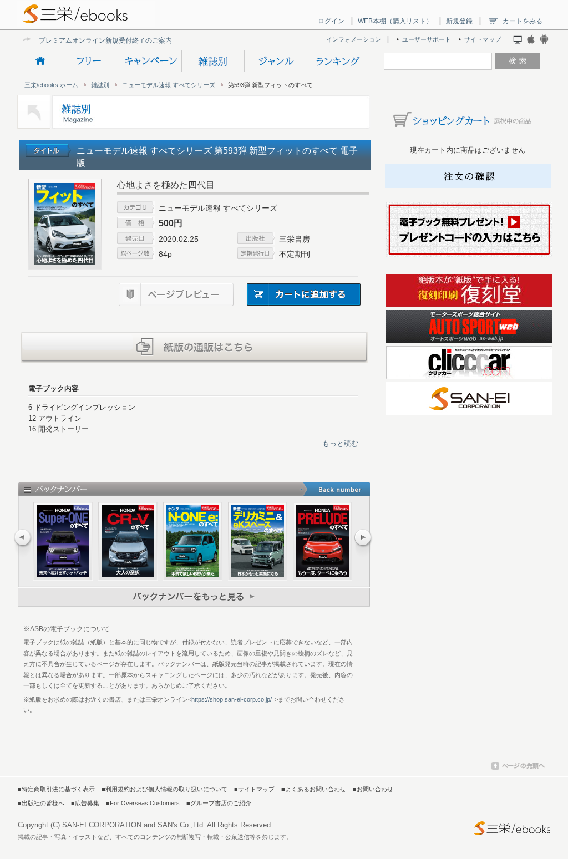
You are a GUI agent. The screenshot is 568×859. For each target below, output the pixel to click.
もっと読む (340, 443)
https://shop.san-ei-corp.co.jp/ (231, 699)
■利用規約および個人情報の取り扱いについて (164, 789)
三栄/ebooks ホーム (51, 85)
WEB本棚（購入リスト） (395, 21)
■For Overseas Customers (143, 803)
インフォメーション (353, 39)
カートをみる (522, 21)
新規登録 (459, 21)
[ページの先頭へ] (518, 767)
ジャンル (275, 61)
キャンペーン (150, 61)
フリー (88, 61)
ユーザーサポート (426, 39)
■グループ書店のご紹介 (218, 803)
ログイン (331, 21)
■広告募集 (85, 803)
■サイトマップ (254, 789)
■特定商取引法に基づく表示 (56, 789)
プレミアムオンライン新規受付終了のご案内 (105, 40)
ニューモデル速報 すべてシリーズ (168, 85)
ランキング (338, 61)
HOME (40, 61)
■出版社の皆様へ (41, 803)
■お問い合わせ (373, 789)
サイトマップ (482, 39)
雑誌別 (212, 61)
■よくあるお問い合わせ (313, 789)
